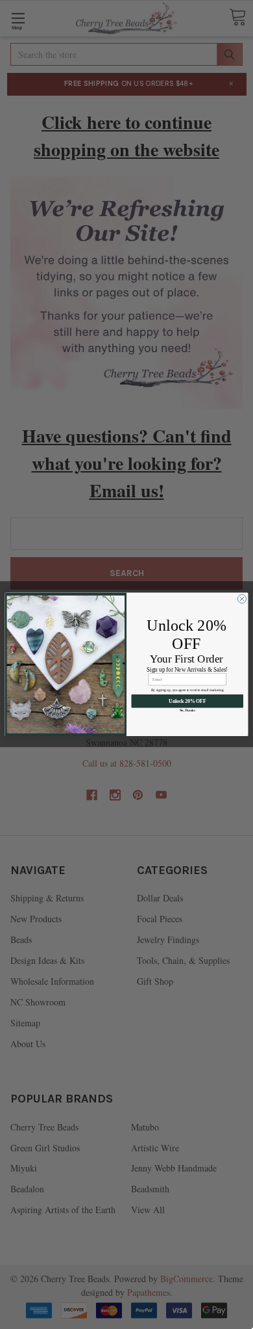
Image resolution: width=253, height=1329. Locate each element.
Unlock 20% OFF (187, 701)
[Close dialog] (241, 599)
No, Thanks (187, 711)
